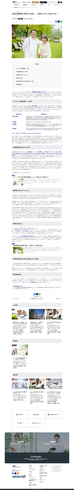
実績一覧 (30, 471)
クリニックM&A (15, 330)
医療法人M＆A (21, 332)
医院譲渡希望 (16, 4)
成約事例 (41, 4)
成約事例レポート (42, 468)
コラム (49, 4)
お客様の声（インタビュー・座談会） (43, 466)
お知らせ (30, 473)
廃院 (48, 333)
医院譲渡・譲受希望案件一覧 (33, 485)
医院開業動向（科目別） (43, 475)
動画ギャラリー (42, 481)
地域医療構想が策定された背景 (21, 71)
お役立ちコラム (42, 470)
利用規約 (30, 475)
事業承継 (32, 332)
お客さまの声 (34, 4)
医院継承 (14, 333)
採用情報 (28, 2)
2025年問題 (25, 18)
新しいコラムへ (16, 298)
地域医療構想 (30, 18)
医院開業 (40, 332)
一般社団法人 (39, 330)
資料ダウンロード (57, 4)
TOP (12, 7)
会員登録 (35, 2)
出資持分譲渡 (15, 332)
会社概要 (24, 2)
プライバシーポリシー (32, 477)
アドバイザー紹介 (32, 469)
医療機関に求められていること (21, 74)
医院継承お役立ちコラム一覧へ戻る (37, 298)
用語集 (41, 477)
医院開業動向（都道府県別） (43, 473)
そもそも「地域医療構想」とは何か (21, 68)
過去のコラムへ (58, 298)
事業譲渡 (21, 330)
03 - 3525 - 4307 (57, 466)
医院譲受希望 (25, 4)
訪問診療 (14, 367)
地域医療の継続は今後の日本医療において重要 (23, 81)
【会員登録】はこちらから (18, 286)
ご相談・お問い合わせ (56, 470)
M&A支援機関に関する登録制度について (33, 480)
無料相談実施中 (18, 84)
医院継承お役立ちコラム (17, 7)
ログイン (43, 2)
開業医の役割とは (18, 78)
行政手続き (19, 333)
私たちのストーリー (32, 467)
